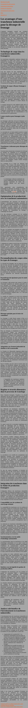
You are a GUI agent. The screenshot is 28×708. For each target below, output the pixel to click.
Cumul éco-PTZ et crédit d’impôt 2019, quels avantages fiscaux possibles (12, 704)
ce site (14, 191)
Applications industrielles (7, 6)
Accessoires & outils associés (8, 4)
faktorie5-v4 (4, 15)
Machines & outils (5, 2)
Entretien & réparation (6, 8)
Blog (2, 13)
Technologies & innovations (7, 10)
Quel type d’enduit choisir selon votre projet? (12, 706)
